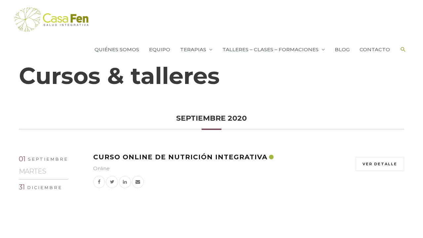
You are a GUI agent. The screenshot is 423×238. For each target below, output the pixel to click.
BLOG (342, 49)
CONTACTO (375, 49)
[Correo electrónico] (138, 181)
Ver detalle (380, 164)
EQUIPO (159, 49)
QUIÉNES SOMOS (117, 49)
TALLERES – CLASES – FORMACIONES (270, 49)
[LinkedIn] (125, 181)
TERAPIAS (193, 49)
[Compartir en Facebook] (99, 181)
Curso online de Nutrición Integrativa (180, 157)
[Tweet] (112, 181)
